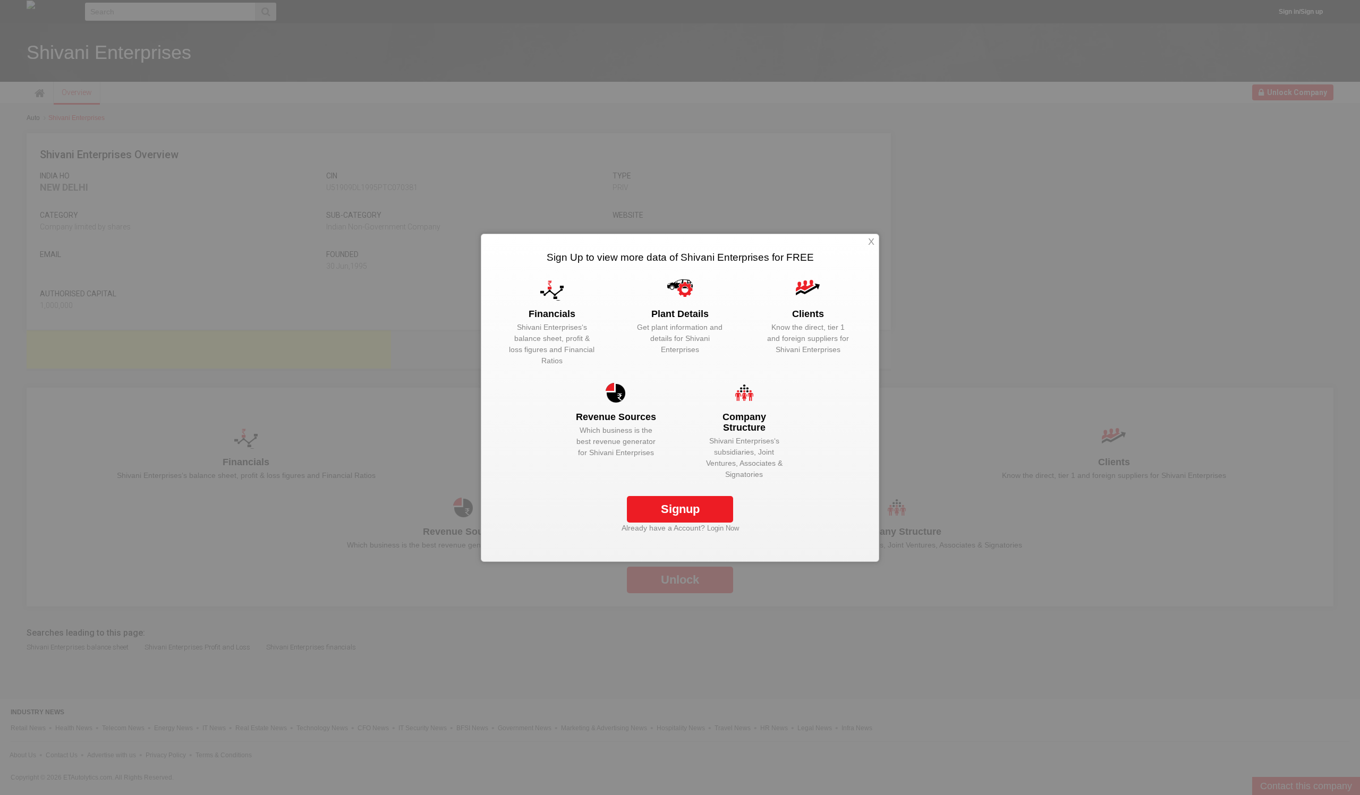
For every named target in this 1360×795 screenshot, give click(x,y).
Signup (680, 509)
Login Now (723, 528)
